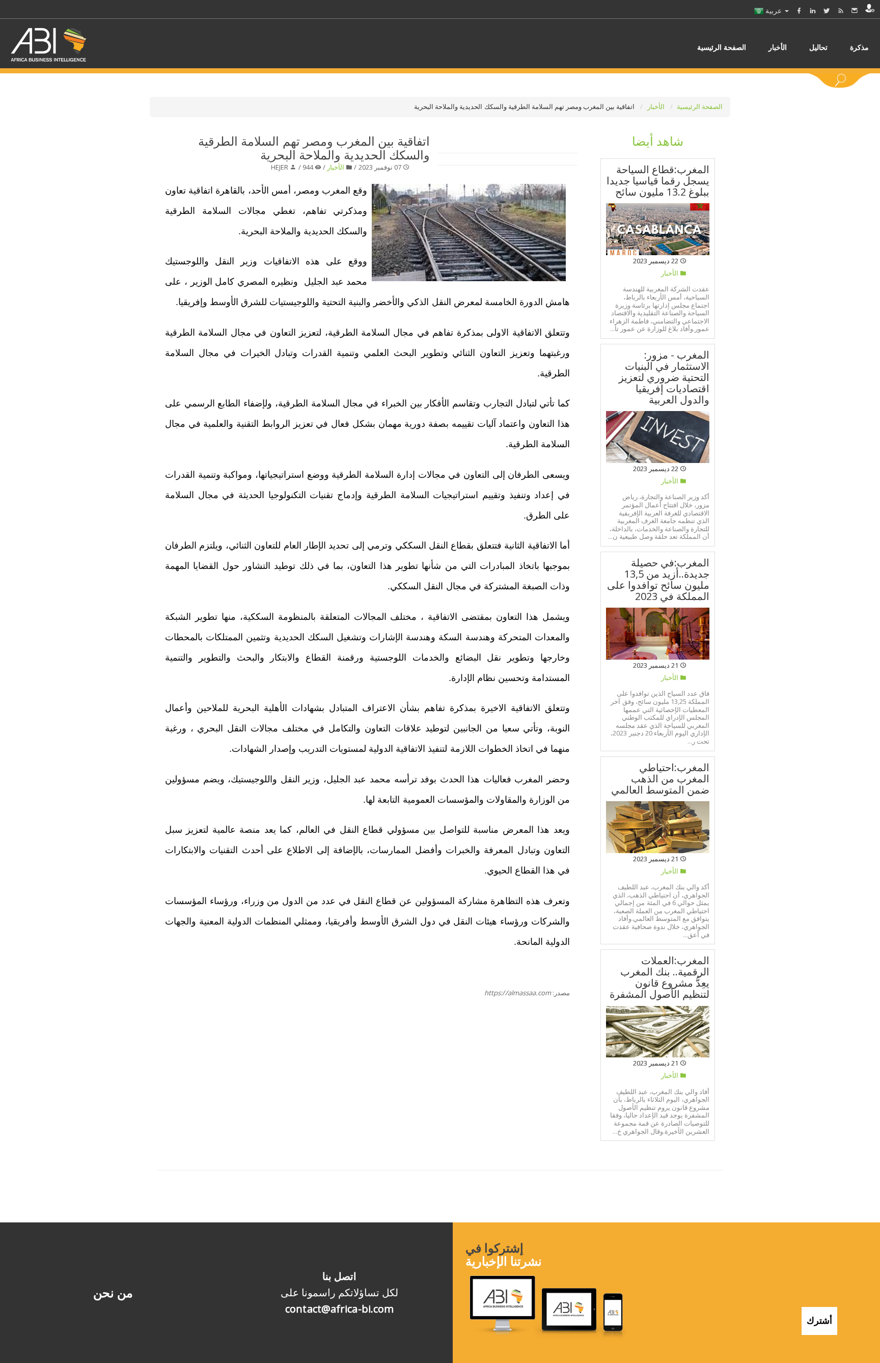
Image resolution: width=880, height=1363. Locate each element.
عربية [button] (773, 10)
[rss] (840, 10)
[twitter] (826, 10)
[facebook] (799, 10)
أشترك (819, 1320)
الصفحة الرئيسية (700, 106)
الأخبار (656, 106)
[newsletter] (854, 10)
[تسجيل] (870, 8)
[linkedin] (812, 10)
